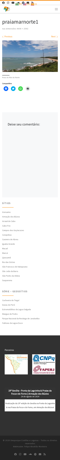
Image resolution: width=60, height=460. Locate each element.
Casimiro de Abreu (10, 239)
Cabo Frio (6, 225)
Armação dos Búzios (11, 216)
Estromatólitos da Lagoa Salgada (16, 309)
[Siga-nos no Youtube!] (13, 3)
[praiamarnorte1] (30, 56)
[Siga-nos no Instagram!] (8, 3)
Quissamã (6, 257)
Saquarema (7, 280)
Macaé (5, 248)
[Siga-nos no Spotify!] (35, 454)
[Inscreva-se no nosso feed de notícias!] (45, 454)
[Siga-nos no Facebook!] (3, 3)
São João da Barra (10, 271)
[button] (16, 364)
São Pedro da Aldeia (11, 275)
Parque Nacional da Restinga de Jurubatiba (20, 318)
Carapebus (7, 235)
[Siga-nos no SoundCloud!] (30, 454)
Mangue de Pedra (9, 314)
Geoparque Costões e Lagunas (24, 440)
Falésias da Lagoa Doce (12, 323)
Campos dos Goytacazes (13, 230)
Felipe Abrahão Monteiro (35, 446)
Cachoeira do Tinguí (10, 300)
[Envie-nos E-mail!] (40, 454)
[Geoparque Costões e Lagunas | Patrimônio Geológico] (7, 9)
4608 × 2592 (22, 29)
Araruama (6, 212)
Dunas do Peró (8, 305)
